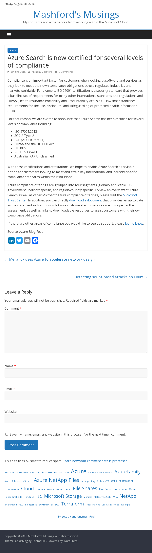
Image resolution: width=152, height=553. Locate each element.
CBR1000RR (111, 481)
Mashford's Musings (76, 14)
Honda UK (29, 497)
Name (10, 366)
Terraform (72, 503)
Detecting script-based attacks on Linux (110, 277)
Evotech (60, 489)
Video (116, 504)
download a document (85, 200)
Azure (13, 50)
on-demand (11, 504)
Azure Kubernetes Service (18, 481)
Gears (133, 489)
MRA (115, 497)
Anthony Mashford (42, 71)
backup (85, 481)
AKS (12, 472)
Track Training (93, 504)
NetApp (128, 496)
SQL (57, 504)
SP (52, 504)
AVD (61, 472)
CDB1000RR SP (12, 489)
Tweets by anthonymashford (76, 516)
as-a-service (22, 472)
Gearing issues (120, 489)
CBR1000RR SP (126, 481)
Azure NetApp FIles (56, 479)
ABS (7, 472)
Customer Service (45, 489)
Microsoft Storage (63, 496)
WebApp (125, 504)
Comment (13, 308)
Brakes (100, 481)
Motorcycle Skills (102, 497)
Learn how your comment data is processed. (95, 461)
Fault (68, 489)
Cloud (27, 488)
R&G (21, 504)
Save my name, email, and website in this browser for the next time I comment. (68, 434)
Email (10, 389)
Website (11, 411)
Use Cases (107, 504)
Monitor (88, 497)
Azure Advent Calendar (100, 472)
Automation (50, 472)
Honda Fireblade (13, 497)
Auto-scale (34, 472)
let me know (134, 223)
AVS (67, 472)
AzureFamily (127, 471)
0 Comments (65, 71)
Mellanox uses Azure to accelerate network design (50, 259)
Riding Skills (31, 504)
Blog (92, 481)
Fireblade (105, 489)
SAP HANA (44, 504)
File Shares (85, 488)
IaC (39, 496)
